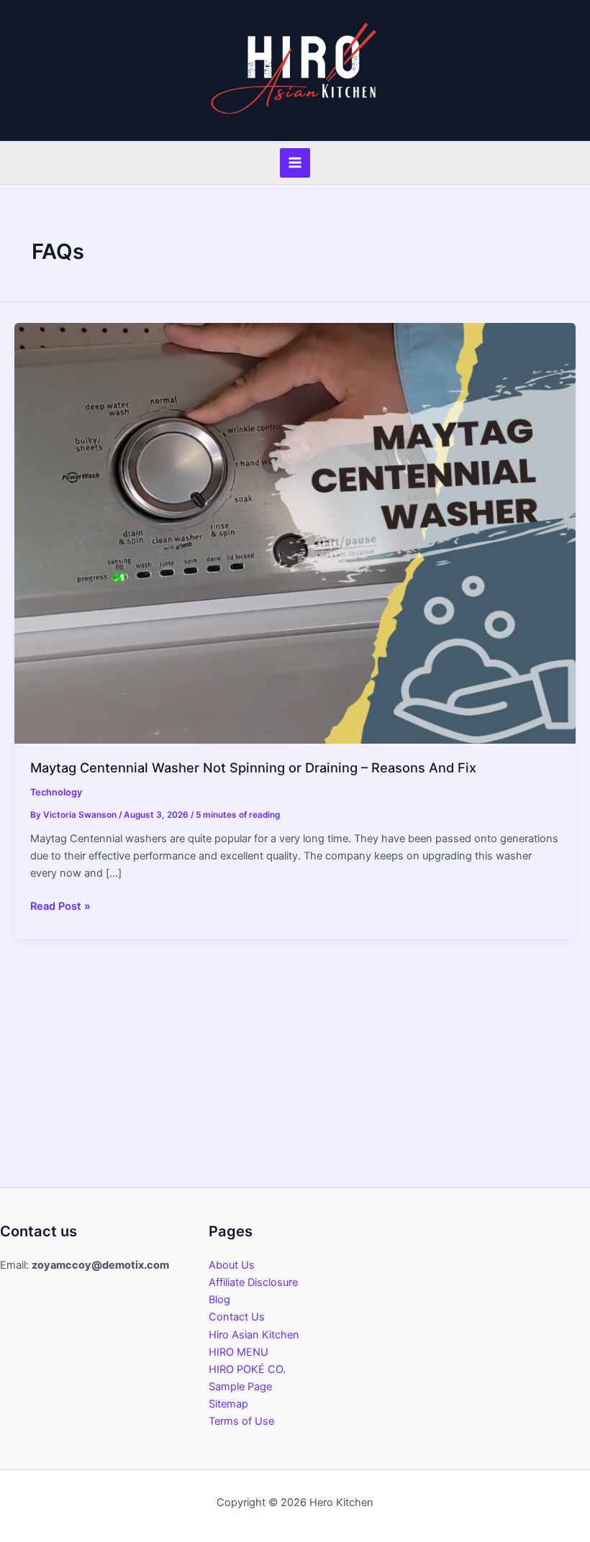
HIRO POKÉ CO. (247, 1369)
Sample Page (240, 1386)
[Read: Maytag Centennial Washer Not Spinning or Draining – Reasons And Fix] (295, 532)
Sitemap (228, 1403)
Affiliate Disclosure (253, 1282)
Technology (56, 792)
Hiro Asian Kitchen (254, 1334)
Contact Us (237, 1316)
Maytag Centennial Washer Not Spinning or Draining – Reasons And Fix (253, 767)
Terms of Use (241, 1421)
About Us (232, 1265)
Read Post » (60, 907)
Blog (219, 1299)
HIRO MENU (238, 1352)
